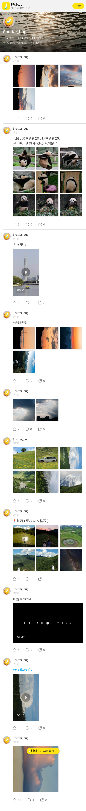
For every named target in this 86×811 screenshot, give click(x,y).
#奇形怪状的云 (23, 670)
